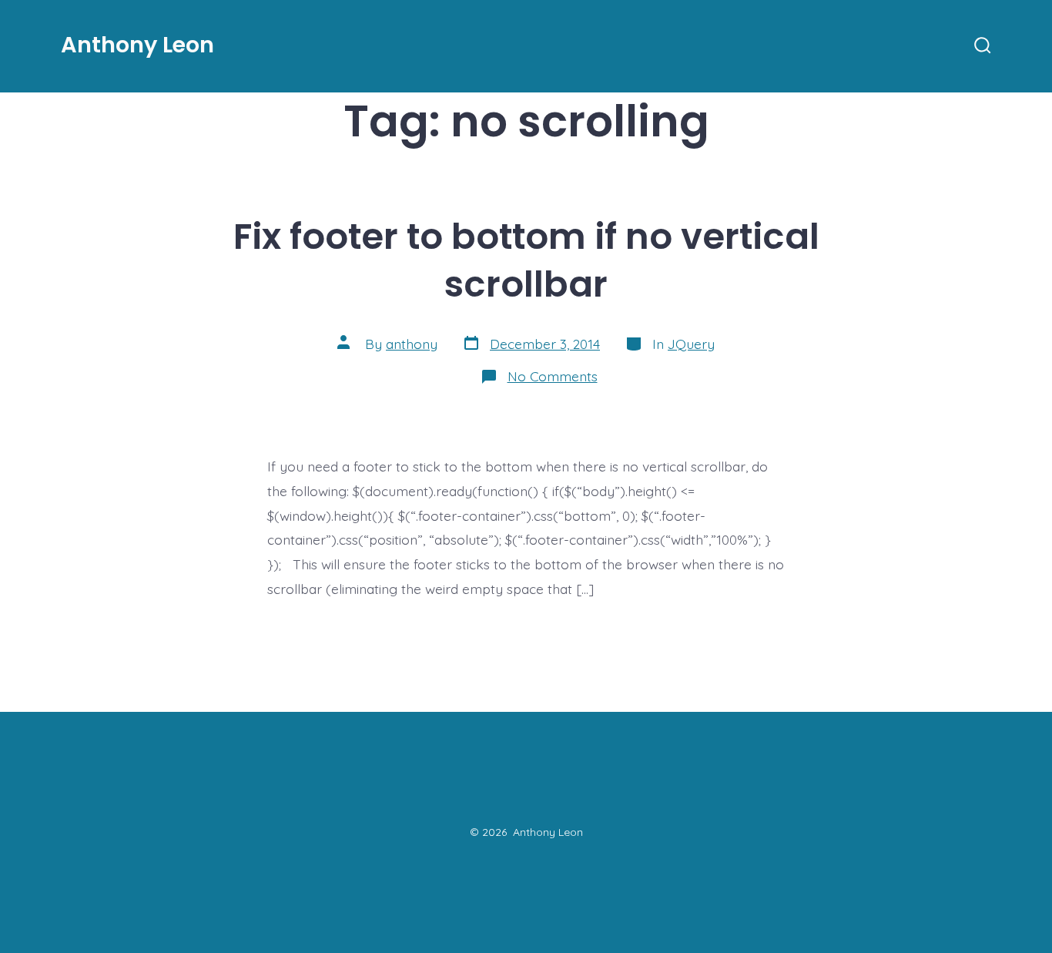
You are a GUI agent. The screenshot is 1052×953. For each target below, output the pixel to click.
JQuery (691, 343)
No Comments (553, 375)
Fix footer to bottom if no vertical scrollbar (526, 260)
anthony (411, 343)
